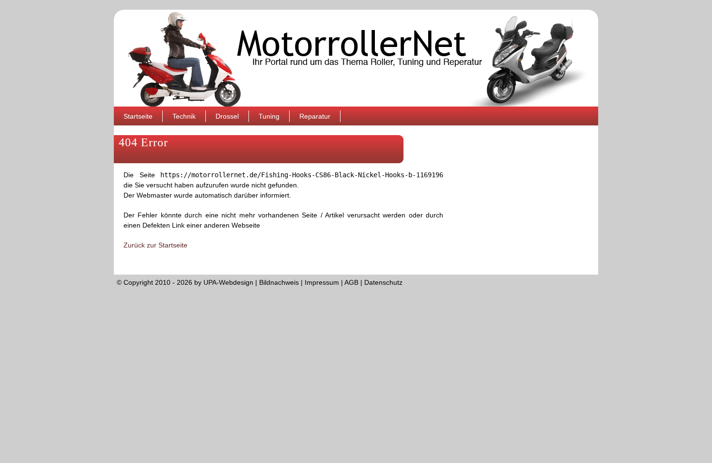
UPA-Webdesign (228, 282)
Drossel (227, 116)
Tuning (269, 116)
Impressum (322, 282)
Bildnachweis (279, 282)
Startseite (138, 116)
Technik (184, 116)
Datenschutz (383, 282)
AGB (351, 282)
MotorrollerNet (356, 58)
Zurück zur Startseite (155, 245)
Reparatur (314, 116)
